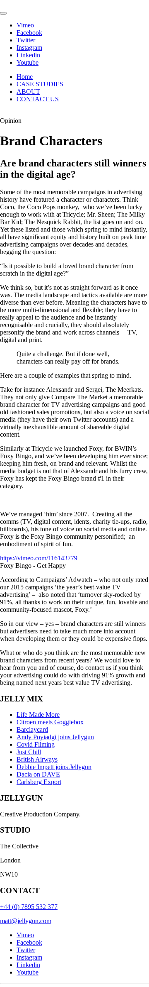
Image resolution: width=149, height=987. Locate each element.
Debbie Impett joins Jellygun (54, 766)
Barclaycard (32, 729)
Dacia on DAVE (38, 774)
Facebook (29, 32)
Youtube (27, 62)
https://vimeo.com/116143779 (38, 558)
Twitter (26, 40)
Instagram (29, 47)
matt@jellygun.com (25, 920)
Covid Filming (36, 744)
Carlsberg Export (39, 781)
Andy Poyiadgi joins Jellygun (55, 736)
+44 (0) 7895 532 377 (29, 906)
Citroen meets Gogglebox (50, 722)
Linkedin (28, 55)
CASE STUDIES (40, 84)
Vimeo (25, 25)
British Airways (37, 759)
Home (25, 76)
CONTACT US (38, 99)
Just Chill (29, 751)
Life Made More (38, 714)
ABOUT (28, 91)
